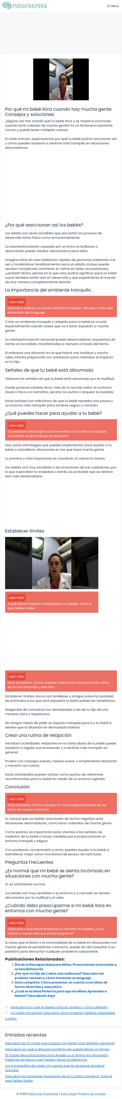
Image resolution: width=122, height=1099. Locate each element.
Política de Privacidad (42, 1094)
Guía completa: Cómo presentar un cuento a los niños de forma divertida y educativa (61, 984)
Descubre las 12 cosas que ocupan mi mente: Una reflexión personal (60, 1043)
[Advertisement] (61, 33)
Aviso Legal (68, 1094)
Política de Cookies (92, 1094)
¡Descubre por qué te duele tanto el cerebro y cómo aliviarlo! (59, 1007)
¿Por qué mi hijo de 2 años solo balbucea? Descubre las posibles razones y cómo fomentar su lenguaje (59, 975)
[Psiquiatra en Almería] (24, 6)
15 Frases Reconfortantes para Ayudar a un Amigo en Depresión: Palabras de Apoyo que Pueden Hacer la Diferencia (56, 1057)
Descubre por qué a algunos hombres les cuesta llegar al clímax (57, 1049)
